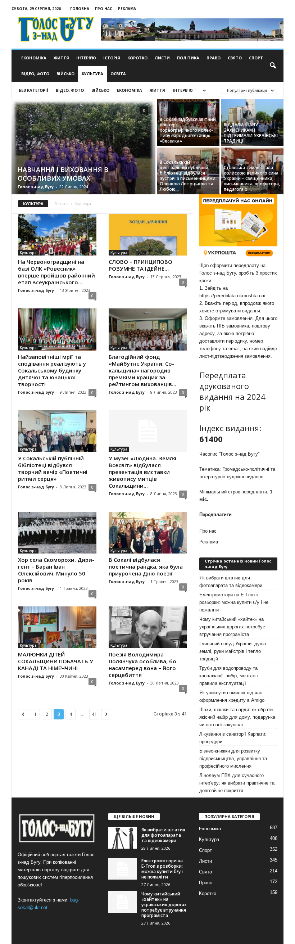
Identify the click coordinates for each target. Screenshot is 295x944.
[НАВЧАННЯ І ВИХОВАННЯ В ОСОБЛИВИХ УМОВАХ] (83, 147)
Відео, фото (35, 73)
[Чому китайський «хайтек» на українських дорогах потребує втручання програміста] (122, 902)
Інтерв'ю (183, 90)
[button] (273, 66)
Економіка (33, 57)
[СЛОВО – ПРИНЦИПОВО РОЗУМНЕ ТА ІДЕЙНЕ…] (148, 235)
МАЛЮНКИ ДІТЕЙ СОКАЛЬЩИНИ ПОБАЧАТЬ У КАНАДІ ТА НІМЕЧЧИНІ (55, 661)
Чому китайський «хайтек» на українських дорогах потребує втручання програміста (232, 626)
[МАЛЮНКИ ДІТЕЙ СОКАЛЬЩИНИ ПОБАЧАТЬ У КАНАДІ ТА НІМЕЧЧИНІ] (57, 627)
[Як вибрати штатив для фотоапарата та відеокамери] (122, 838)
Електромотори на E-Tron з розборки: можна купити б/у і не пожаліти (233, 602)
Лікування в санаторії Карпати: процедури (233, 737)
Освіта (118, 73)
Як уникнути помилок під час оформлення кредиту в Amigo (231, 696)
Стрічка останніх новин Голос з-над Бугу (238, 563)
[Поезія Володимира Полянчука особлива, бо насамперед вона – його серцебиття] (148, 627)
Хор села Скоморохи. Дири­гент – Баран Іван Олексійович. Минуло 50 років (56, 570)
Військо (65, 73)
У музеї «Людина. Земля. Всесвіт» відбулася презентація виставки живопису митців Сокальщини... (143, 472)
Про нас (103, 8)
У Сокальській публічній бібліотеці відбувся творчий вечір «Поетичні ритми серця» (52, 468)
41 (94, 714)
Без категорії (33, 90)
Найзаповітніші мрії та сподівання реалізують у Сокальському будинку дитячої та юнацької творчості (52, 370)
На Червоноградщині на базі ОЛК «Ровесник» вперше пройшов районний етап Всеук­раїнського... (56, 272)
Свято (235, 57)
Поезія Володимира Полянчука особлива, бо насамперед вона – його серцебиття (142, 664)
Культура (92, 73)
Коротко (137, 57)
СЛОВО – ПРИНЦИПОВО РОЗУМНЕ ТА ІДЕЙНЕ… (140, 265)
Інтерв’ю (86, 57)
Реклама (127, 8)
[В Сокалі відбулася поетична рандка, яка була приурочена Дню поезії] (148, 533)
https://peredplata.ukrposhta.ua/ (232, 295)
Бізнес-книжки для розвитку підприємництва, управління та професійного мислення (233, 758)
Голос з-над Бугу (36, 186)
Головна (79, 8)
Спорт (256, 57)
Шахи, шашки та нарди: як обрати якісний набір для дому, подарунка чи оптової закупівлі (237, 717)
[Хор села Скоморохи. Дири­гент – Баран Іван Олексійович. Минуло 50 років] (57, 533)
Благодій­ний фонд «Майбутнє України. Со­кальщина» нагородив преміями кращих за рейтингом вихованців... (142, 370)
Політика (188, 57)
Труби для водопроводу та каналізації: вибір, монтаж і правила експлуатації (228, 675)
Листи (162, 57)
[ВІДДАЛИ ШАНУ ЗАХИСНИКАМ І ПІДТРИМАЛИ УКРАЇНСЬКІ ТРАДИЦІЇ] (252, 122)
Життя (61, 57)
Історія (111, 57)
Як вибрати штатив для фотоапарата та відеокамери (230, 581)
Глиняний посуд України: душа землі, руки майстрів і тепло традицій (232, 651)
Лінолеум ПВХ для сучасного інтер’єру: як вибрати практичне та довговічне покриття (236, 783)
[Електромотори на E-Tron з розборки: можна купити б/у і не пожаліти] (122, 869)
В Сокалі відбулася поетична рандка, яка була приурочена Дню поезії (146, 566)
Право (213, 57)
